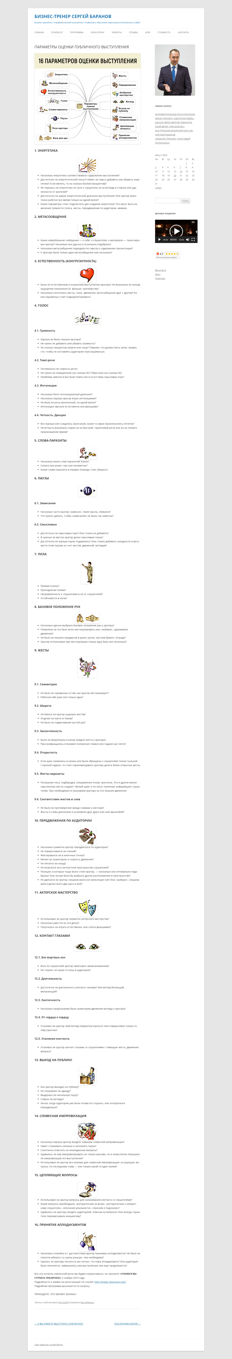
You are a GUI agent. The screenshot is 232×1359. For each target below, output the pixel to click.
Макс (157, 274)
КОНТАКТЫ (183, 32)
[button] (176, 231)
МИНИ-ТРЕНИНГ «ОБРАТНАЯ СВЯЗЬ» (174, 118)
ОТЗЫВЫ (133, 32)
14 (181, 171)
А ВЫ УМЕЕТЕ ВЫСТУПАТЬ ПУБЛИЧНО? (58, 1323)
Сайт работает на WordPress (48, 1344)
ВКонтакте (160, 270)
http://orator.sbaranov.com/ (110, 1282)
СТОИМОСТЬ (164, 32)
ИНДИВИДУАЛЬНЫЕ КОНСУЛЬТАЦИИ (175, 114)
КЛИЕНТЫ (117, 32)
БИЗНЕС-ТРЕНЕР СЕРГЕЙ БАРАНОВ (72, 16)
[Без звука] (187, 239)
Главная (39, 32)
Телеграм (160, 278)
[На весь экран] (193, 239)
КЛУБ (147, 32)
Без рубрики (87, 1302)
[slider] (174, 239)
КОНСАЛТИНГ (97, 32)
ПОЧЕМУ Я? (57, 32)
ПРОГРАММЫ (76, 32)
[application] (176, 231)
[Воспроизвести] (159, 239)
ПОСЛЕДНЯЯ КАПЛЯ (127, 1323)
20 (175, 175)
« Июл (158, 187)
